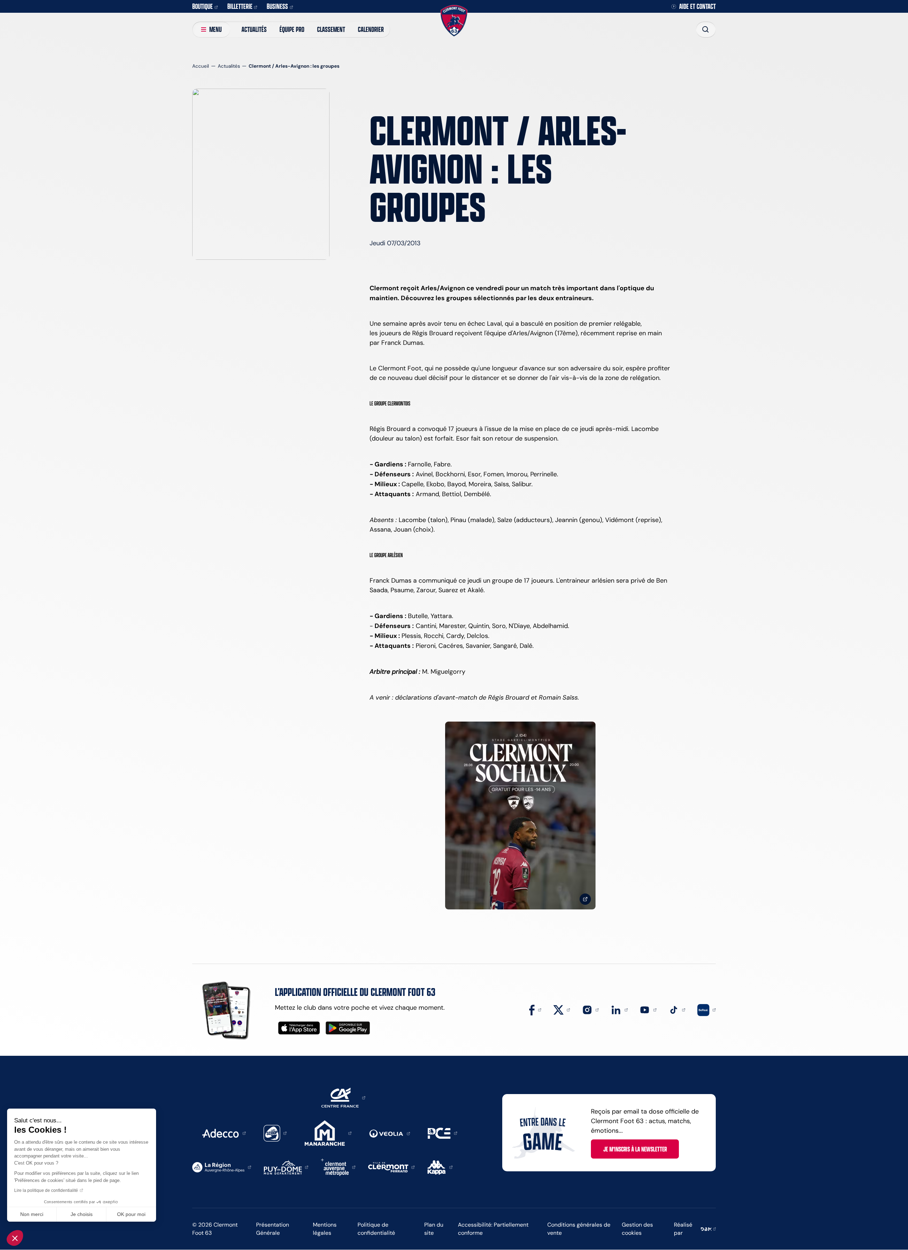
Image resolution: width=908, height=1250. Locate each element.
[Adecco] (224, 1133)
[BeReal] (706, 1009)
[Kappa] (440, 1167)
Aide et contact (697, 6)
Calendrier (371, 29)
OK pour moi (131, 1214)
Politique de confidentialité (376, 1228)
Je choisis (82, 1214)
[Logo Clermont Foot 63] (454, 21)
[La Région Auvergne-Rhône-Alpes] (221, 1167)
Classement (331, 29)
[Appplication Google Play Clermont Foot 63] (348, 1028)
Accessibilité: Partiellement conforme (493, 1228)
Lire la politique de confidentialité (46, 1190)
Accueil (200, 66)
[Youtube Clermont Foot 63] (648, 1009)
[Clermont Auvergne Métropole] (338, 1167)
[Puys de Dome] (286, 1167)
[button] (14, 1237)
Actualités (254, 29)
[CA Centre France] (343, 1097)
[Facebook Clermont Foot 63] (535, 1009)
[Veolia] (389, 1133)
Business (277, 6)
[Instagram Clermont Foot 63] (590, 1009)
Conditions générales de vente (578, 1228)
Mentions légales (325, 1228)
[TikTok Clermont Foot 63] (677, 1009)
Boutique (202, 6)
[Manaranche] (328, 1133)
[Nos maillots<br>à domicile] (520, 816)
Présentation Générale (272, 1228)
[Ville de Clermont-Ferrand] (391, 1167)
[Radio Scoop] (275, 1133)
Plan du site (433, 1228)
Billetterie (240, 6)
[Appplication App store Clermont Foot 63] (299, 1028)
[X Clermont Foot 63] (561, 1009)
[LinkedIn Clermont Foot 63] (619, 1009)
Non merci (31, 1214)
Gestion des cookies (637, 1228)
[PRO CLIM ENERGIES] (442, 1133)
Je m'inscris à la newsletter (635, 1149)
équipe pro (291, 29)
